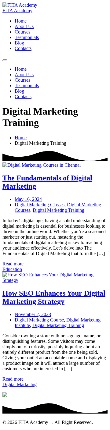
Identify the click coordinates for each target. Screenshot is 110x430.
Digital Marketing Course (39, 319)
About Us (24, 26)
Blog (19, 42)
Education (12, 269)
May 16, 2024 (28, 199)
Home (21, 20)
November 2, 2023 (33, 314)
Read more (13, 263)
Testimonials (27, 37)
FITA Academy (17, 10)
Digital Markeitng (19, 384)
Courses (22, 31)
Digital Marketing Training (58, 210)
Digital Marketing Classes (39, 204)
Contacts (23, 48)
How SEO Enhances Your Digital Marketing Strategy (53, 297)
